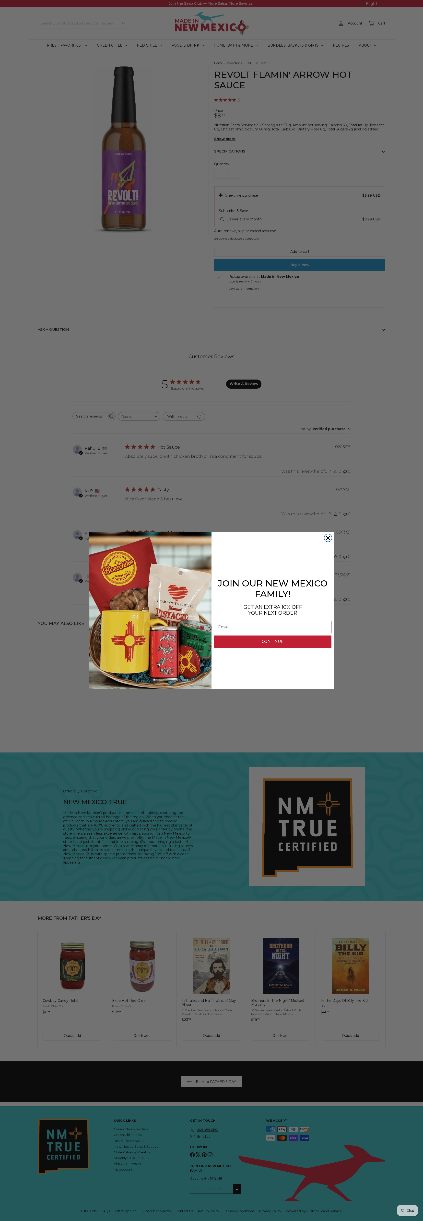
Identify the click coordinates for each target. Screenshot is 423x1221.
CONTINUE (273, 641)
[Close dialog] (328, 538)
